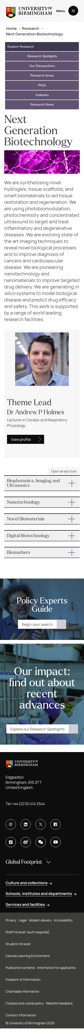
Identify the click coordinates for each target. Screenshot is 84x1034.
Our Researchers (42, 66)
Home (11, 28)
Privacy (11, 920)
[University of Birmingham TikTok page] (11, 842)
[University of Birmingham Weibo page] (26, 842)
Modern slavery (40, 920)
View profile (21, 439)
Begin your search (37, 624)
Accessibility (63, 920)
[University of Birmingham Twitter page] (40, 824)
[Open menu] (73, 11)
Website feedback (59, 1003)
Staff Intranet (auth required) (27, 932)
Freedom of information (23, 979)
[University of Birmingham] (29, 11)
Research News (42, 104)
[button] (42, 483)
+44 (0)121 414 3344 (28, 803)
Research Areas (42, 75)
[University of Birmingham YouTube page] (55, 842)
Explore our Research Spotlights (37, 729)
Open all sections (64, 471)
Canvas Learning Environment (28, 956)
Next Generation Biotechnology (34, 34)
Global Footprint (24, 862)
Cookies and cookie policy (25, 1003)
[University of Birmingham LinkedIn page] (26, 824)
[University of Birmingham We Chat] (40, 842)
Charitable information (22, 991)
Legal (23, 920)
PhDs (42, 85)
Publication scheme (20, 967)
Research (30, 28)
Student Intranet (18, 944)
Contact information (21, 1015)
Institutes (42, 95)
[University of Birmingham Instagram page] (11, 824)
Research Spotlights (42, 56)
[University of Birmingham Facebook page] (55, 824)
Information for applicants (56, 967)
